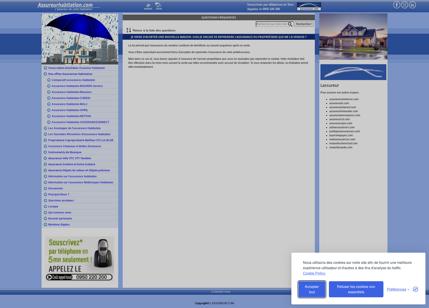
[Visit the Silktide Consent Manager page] (415, 289)
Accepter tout (312, 289)
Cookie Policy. (314, 273)
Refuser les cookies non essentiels (356, 289)
